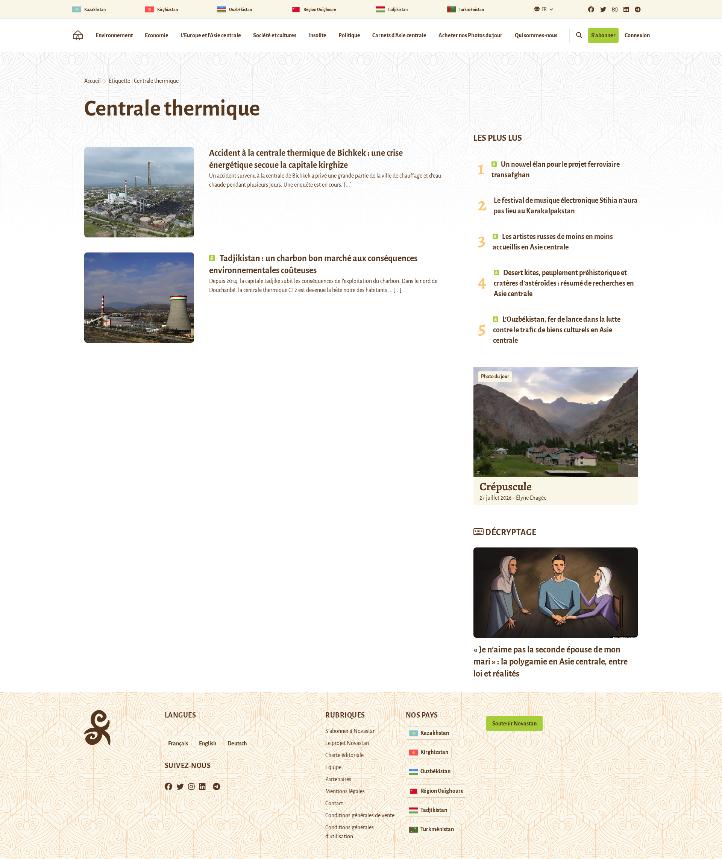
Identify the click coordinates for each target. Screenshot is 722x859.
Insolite (317, 35)
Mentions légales (345, 791)
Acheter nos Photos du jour (470, 35)
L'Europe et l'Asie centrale (210, 35)
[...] (348, 185)
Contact (334, 803)
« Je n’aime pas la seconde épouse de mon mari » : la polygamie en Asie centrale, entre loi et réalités (550, 661)
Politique (349, 35)
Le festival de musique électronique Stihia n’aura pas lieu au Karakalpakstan (566, 206)
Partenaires (338, 779)
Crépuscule (506, 486)
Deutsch (237, 743)
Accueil (92, 81)
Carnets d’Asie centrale (399, 35)
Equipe (333, 767)
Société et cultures (274, 35)
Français (178, 743)
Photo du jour (495, 376)
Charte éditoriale (344, 755)
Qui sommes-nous (536, 35)
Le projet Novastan (347, 743)
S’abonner (603, 35)
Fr (544, 9)
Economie (156, 35)
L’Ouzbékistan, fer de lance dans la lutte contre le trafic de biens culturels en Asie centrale (556, 330)
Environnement (114, 35)
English (208, 743)
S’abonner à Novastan (350, 731)
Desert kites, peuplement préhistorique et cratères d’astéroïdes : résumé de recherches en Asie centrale (564, 283)
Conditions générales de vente (359, 815)
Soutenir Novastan (514, 724)
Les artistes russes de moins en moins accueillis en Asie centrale (553, 242)
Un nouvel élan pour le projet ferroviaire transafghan (555, 170)
